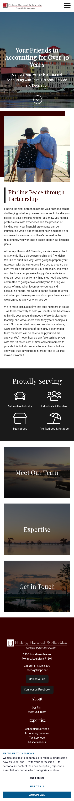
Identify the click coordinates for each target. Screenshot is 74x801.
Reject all (37, 786)
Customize (36, 778)
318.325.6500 (42, 665)
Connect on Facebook (37, 689)
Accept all (37, 794)
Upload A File (37, 679)
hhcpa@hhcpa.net (37, 670)
